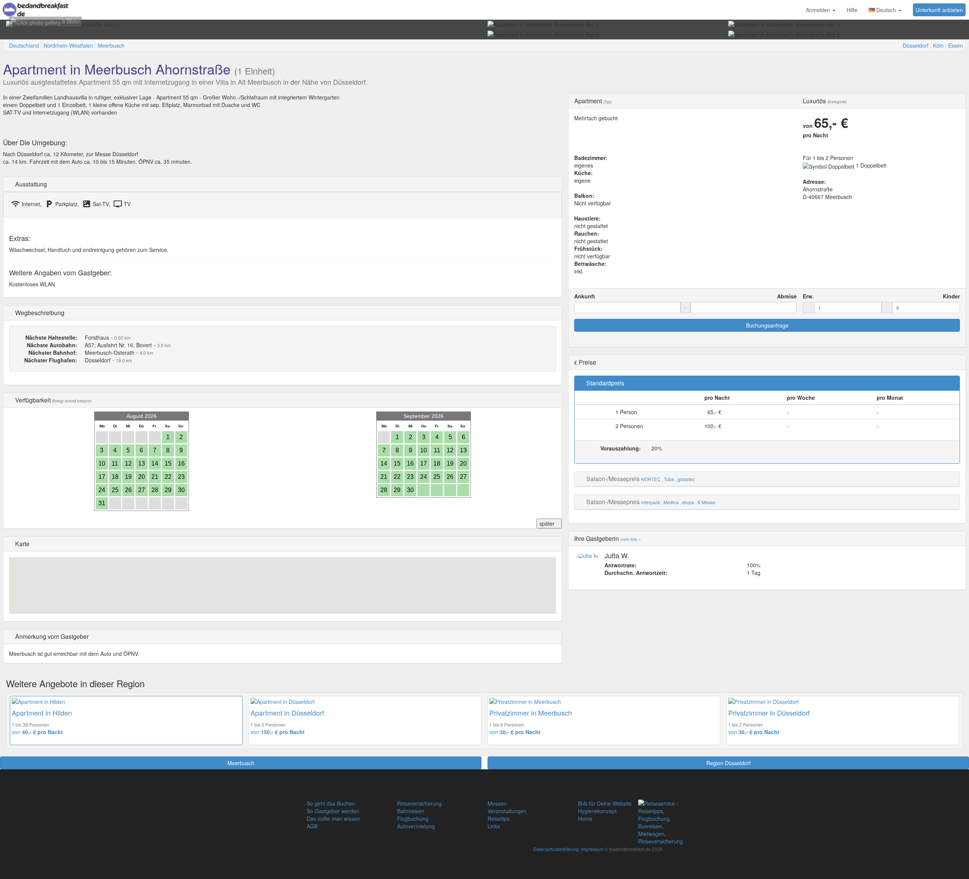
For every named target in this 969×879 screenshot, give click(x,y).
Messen (497, 803)
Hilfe (852, 10)
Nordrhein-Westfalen (68, 45)
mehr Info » (630, 539)
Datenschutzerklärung (556, 849)
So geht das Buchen (331, 803)
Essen (955, 45)
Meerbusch (111, 45)
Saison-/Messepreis (613, 478)
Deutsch (886, 10)
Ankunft (584, 296)
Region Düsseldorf (728, 763)
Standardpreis (605, 383)
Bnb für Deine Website (605, 803)
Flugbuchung (412, 818)
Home (585, 818)
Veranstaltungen (507, 811)
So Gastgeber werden (333, 811)
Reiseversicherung (419, 803)
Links (494, 826)
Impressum (592, 849)
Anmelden (819, 10)
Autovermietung (416, 826)
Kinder (951, 296)
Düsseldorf (915, 45)
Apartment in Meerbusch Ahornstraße (117, 68)
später (547, 523)
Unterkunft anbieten (939, 10)
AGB (312, 826)
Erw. (808, 296)
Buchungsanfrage (767, 325)
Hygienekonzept (597, 811)
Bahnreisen (410, 811)
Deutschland (24, 45)
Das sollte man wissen (333, 818)
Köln (938, 45)
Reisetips (498, 818)
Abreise (787, 296)
